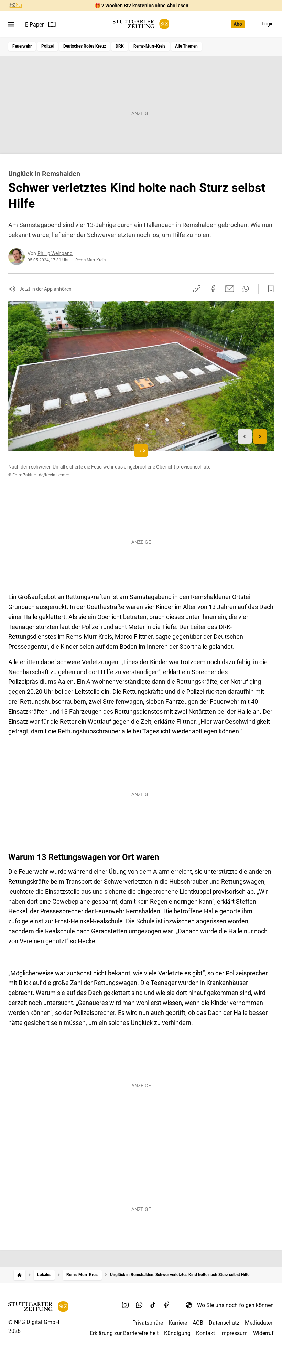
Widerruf (263, 1333)
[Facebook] (166, 1304)
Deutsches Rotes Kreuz (84, 46)
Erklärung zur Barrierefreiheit (124, 1333)
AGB (198, 1322)
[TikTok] (153, 1304)
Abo (238, 24)
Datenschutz (224, 1322)
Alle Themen (186, 46)
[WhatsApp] (139, 1304)
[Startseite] (19, 1275)
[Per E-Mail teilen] (229, 289)
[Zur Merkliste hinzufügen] (269, 289)
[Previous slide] (245, 436)
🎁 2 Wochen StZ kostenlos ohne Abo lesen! (142, 5)
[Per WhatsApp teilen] (245, 289)
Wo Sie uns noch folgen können (235, 1305)
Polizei (47, 46)
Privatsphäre (147, 1322)
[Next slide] (260, 436)
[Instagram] (125, 1304)
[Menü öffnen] (11, 24)
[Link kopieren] (197, 289)
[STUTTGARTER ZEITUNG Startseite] (141, 24)
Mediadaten (259, 1322)
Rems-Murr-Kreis (149, 46)
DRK (120, 46)
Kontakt (205, 1333)
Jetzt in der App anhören (45, 289)
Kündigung (177, 1333)
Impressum (234, 1333)
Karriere (178, 1322)
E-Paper (34, 24)
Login (268, 24)
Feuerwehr (22, 46)
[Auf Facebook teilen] (213, 289)
